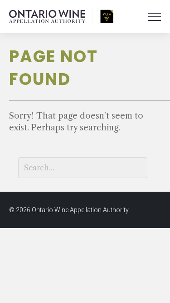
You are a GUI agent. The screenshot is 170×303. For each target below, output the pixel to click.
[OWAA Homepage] (61, 16)
